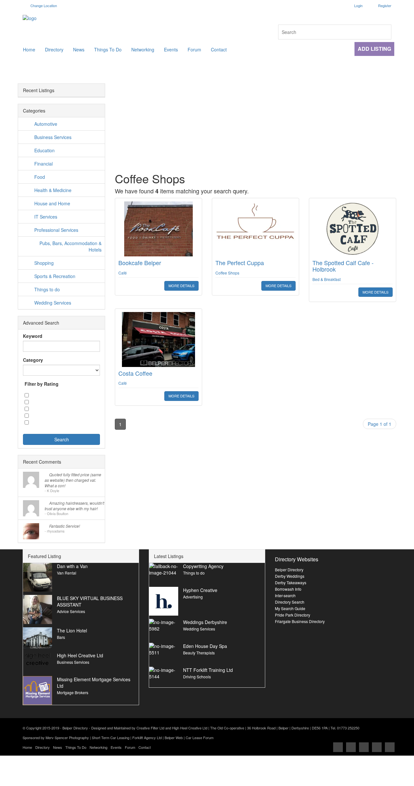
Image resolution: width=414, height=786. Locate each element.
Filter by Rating (42, 384)
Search (61, 439)
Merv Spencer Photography (67, 737)
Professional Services (56, 230)
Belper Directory (289, 569)
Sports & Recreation (54, 276)
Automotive (45, 124)
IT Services (45, 216)
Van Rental (66, 573)
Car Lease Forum (199, 737)
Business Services (52, 137)
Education (44, 150)
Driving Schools (197, 676)
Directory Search (289, 602)
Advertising (193, 596)
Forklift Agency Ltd (147, 737)
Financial (43, 163)
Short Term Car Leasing (110, 737)
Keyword (32, 336)
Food (39, 177)
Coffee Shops (227, 272)
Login (358, 5)
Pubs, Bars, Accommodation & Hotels (70, 246)
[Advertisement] (255, 482)
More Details (181, 285)
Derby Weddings (289, 576)
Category (33, 360)
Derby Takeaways (290, 582)
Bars (61, 637)
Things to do (47, 289)
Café (122, 272)
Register (384, 5)
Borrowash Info (288, 589)
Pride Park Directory (292, 615)
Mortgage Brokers (72, 692)
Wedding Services (52, 302)
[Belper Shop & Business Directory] (112, 18)
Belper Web (174, 737)
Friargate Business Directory (300, 621)
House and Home (52, 203)
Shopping (44, 263)
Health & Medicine (52, 190)
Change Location (43, 5)
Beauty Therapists (199, 652)
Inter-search (285, 595)
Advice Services (71, 611)
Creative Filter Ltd (150, 727)
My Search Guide (290, 608)
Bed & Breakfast (326, 279)
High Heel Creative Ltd (189, 727)
